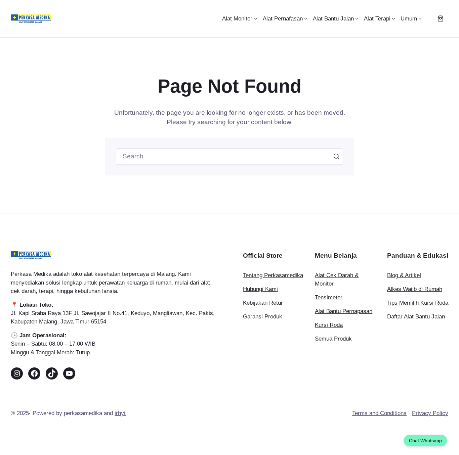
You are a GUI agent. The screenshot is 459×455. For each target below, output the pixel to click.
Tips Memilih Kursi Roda (417, 303)
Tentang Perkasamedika (273, 275)
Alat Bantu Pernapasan (343, 311)
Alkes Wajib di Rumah (414, 289)
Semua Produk (333, 339)
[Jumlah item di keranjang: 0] (441, 19)
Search (336, 156)
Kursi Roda (329, 325)
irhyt (120, 413)
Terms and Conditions (379, 413)
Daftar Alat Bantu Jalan (416, 316)
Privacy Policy (430, 413)
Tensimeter (328, 297)
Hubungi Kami (260, 289)
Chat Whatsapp (425, 440)
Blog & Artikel (404, 275)
